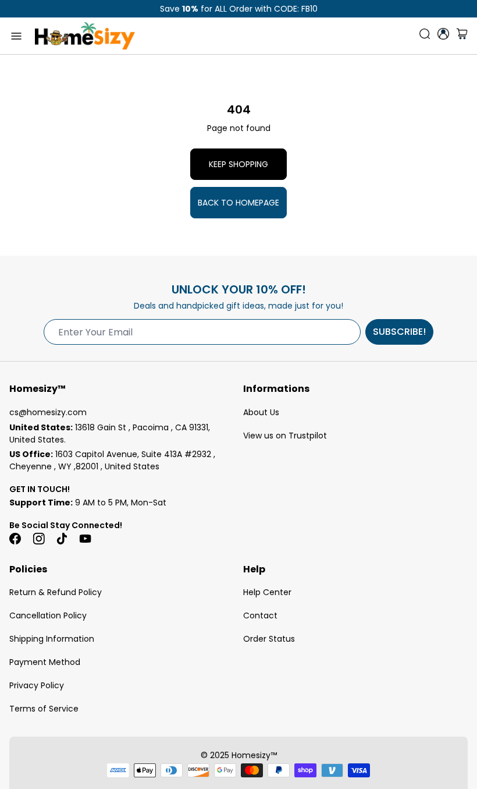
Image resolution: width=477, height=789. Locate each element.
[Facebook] (15, 538)
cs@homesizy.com (48, 412)
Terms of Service (44, 708)
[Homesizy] (85, 35)
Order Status (269, 639)
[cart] (462, 36)
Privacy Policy (36, 685)
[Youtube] (85, 538)
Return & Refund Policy (55, 592)
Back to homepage (238, 202)
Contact (260, 615)
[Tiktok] (61, 538)
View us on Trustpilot (285, 435)
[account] (443, 34)
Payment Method (44, 662)
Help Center (267, 592)
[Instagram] (38, 538)
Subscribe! (399, 331)
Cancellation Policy (48, 615)
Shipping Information (51, 639)
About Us (261, 412)
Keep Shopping (238, 164)
